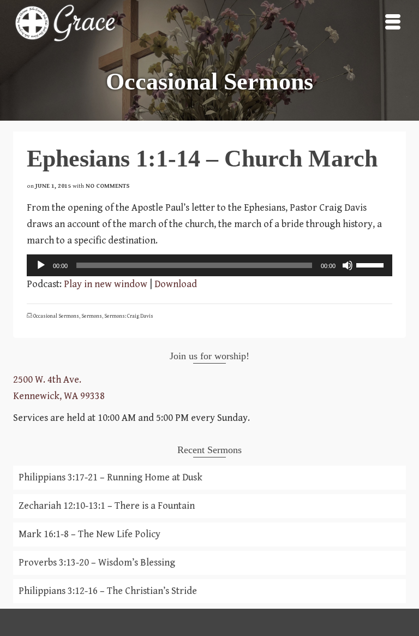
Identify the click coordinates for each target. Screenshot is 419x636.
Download (175, 284)
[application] (209, 265)
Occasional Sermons (56, 316)
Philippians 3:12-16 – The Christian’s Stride (108, 591)
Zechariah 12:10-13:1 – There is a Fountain (107, 506)
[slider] (371, 264)
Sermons (91, 316)
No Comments (108, 185)
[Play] (40, 265)
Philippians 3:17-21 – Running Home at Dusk (110, 477)
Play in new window (105, 284)
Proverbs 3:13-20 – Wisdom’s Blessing (97, 562)
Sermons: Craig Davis (128, 316)
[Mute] (347, 265)
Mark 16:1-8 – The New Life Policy (89, 534)
